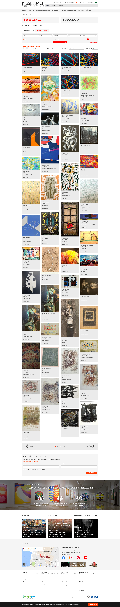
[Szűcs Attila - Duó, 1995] (31, 110)
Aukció (24, 10)
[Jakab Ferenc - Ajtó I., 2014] (31, 136)
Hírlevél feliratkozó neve (29, 464)
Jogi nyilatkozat (83, 581)
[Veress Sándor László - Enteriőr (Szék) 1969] (50, 298)
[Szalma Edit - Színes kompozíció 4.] (70, 361)
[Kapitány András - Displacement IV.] (70, 59)
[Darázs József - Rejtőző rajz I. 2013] (31, 192)
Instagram (71, 560)
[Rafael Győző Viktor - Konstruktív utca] (89, 109)
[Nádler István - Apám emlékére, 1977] (31, 225)
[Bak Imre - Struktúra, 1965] (89, 161)
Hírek (80, 577)
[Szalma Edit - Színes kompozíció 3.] (89, 377)
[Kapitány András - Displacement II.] (70, 82)
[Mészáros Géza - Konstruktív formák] (89, 135)
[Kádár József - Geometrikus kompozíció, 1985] (50, 149)
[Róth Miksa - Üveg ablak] (70, 219)
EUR (58, 39)
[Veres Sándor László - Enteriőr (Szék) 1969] (31, 318)
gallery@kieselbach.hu (69, 2)
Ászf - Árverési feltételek (85, 585)
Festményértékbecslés (69, 10)
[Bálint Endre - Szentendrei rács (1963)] (89, 317)
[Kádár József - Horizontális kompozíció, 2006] (89, 217)
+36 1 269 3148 (58, 2)
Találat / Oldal (88, 48)
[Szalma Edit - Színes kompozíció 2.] (50, 391)
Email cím (63, 464)
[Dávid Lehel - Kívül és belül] (50, 187)
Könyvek (81, 10)
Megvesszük (24, 581)
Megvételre (43, 581)
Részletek (76, 604)
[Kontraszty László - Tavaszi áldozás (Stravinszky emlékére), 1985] (89, 83)
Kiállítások (55, 10)
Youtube (86, 560)
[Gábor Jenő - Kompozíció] (70, 138)
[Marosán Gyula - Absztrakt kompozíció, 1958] (89, 346)
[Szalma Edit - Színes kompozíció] (31, 387)
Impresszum (82, 583)
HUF (26, 39)
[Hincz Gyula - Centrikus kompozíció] (31, 84)
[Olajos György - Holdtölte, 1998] (50, 357)
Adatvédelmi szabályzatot (38, 469)
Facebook (63, 560)
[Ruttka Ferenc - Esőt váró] (89, 260)
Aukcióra (43, 579)
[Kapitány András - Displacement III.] (89, 59)
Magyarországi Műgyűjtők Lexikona (69, 581)
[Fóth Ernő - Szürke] (70, 318)
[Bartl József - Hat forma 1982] (70, 281)
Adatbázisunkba (45, 583)
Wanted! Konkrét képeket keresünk (49, 585)
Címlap (23, 14)
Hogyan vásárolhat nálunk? (86, 587)
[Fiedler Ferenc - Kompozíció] (50, 260)
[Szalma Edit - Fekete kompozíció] (89, 413)
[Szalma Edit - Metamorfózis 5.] (70, 418)
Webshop (31, 10)
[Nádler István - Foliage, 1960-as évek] (31, 163)
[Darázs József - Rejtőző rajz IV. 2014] (89, 191)
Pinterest (78, 560)
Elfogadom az (35, 469)
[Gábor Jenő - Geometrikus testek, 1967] (31, 356)
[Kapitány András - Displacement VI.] (31, 59)
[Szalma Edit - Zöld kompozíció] (31, 418)
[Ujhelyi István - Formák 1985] (89, 286)
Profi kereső (63, 583)
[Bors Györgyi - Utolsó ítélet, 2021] (50, 118)
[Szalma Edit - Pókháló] (70, 391)
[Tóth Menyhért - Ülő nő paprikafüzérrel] (50, 88)
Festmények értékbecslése (47, 577)
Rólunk (88, 10)
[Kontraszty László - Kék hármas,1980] (70, 106)
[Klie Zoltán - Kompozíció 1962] (31, 253)
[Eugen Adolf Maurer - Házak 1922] (89, 237)
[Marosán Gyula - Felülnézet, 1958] (50, 329)
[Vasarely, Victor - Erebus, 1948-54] (31, 282)
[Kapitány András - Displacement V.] (50, 59)
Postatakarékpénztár (65, 585)
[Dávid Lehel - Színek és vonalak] (70, 177)
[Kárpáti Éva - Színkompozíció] (70, 256)
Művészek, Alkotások (43, 10)
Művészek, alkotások (65, 577)
